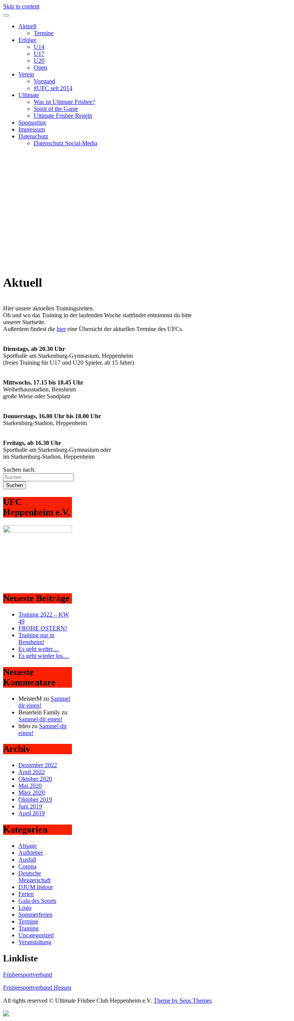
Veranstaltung (34, 942)
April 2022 (31, 772)
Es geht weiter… (38, 649)
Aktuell (27, 26)
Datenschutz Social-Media (65, 143)
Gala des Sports (37, 901)
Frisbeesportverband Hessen (37, 987)
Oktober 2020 (35, 779)
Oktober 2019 (35, 799)
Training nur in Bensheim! (36, 638)
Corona (27, 866)
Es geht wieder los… (43, 656)
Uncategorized (36, 935)
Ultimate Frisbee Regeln (63, 115)
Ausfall (27, 859)
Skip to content (21, 6)
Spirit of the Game (56, 109)
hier (61, 329)
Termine (44, 33)
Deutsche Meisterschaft (34, 876)
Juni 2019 (30, 806)
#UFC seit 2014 (53, 88)
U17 (39, 53)
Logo (24, 907)
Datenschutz (33, 136)
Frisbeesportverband (27, 974)
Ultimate (28, 95)
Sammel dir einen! (40, 719)
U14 (39, 47)
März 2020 (31, 792)
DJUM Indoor (35, 887)
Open (40, 67)
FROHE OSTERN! (42, 628)
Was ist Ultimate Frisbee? (64, 102)
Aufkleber (30, 852)
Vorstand (44, 81)
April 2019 (31, 813)
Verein (26, 74)
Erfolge (27, 40)
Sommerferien (35, 914)
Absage (27, 845)
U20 (39, 60)
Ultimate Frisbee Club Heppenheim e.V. (51, 156)
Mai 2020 (30, 785)
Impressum (31, 129)
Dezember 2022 (37, 765)
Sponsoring (32, 122)
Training (28, 928)
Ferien (26, 894)
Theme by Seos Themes (183, 1000)
